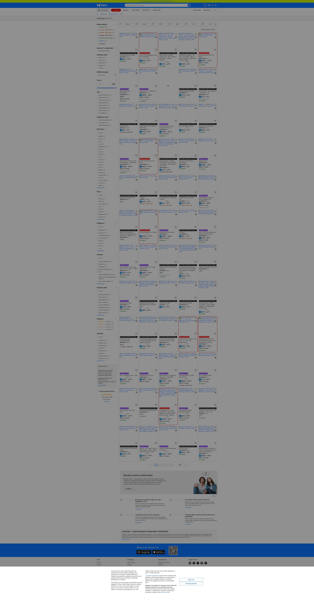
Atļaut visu (191, 579)
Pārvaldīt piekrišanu (191, 583)
